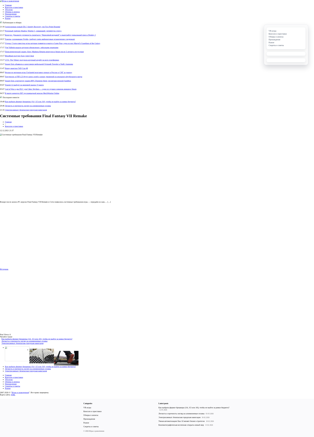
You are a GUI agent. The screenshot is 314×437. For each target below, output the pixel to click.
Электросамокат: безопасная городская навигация (26, 110)
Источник (4, 269)
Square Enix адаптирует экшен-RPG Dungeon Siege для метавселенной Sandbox (38, 81)
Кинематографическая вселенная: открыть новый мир (181, 425)
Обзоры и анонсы (12, 12)
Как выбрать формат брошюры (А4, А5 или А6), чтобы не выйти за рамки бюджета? (40, 102)
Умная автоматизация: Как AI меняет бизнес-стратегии (181, 421)
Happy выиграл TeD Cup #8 (16, 68)
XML (13, 395)
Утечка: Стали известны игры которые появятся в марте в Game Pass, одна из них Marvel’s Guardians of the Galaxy (52, 43)
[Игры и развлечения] (9, 1)
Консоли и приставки (14, 7)
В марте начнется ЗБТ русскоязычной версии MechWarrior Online (32, 93)
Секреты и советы (12, 16)
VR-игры (9, 10)
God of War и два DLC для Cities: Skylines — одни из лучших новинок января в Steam (40, 89)
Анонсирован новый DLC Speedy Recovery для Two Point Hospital (32, 27)
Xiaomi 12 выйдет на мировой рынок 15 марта (24, 85)
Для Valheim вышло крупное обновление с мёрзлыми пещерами (31, 47)
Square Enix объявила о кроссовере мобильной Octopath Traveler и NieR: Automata (39, 64)
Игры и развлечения (20, 392)
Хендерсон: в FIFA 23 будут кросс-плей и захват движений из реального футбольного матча (43, 77)
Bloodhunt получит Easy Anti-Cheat (19, 56)
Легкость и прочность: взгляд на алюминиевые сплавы (28, 106)
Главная (8, 5)
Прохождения (10, 14)
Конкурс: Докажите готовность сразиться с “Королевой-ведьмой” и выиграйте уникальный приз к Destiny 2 (50, 35)
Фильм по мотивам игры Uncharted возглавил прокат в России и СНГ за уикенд (38, 72)
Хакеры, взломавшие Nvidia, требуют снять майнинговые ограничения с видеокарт (40, 39)
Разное (8, 18)
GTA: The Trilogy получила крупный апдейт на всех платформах (32, 60)
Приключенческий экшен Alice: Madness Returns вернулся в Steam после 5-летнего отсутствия (44, 52)
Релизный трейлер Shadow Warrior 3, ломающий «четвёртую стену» (33, 31)
